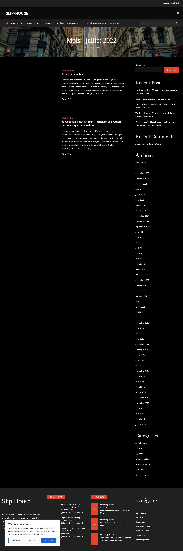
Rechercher (140, 65)
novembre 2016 (142, 371)
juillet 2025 (140, 195)
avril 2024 (139, 248)
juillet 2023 (140, 253)
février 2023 (140, 269)
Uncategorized (141, 475)
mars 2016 (140, 387)
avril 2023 (139, 259)
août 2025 (139, 189)
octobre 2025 (141, 184)
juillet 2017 (140, 355)
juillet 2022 (140, 307)
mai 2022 (139, 318)
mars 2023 (140, 264)
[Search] (176, 23)
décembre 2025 (142, 173)
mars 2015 (140, 419)
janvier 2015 (140, 425)
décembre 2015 (142, 398)
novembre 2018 (142, 323)
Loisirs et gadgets (142, 459)
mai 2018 (139, 334)
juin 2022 (139, 312)
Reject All (32, 541)
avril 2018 (139, 339)
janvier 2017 (140, 366)
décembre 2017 (142, 344)
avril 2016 (139, 382)
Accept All (49, 541)
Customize (16, 541)
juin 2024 (139, 237)
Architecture (16, 23)
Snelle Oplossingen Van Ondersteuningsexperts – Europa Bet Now (71, 506)
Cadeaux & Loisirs (33, 23)
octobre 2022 (141, 291)
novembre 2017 (142, 350)
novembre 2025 (142, 179)
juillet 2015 (140, 408)
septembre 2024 (142, 227)
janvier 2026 (140, 168)
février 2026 (140, 163)
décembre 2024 (142, 216)
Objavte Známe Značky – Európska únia (152, 99)
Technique (114, 23)
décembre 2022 (142, 280)
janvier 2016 (140, 392)
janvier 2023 (140, 275)
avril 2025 (139, 200)
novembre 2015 (142, 403)
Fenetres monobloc (73, 74)
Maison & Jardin (74, 23)
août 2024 (139, 232)
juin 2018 (139, 328)
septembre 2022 (142, 296)
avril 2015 (139, 414)
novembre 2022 (142, 286)
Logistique (59, 23)
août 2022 (139, 302)
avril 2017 (139, 360)
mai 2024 (139, 243)
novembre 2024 (142, 221)
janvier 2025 (140, 211)
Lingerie (48, 23)
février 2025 (140, 205)
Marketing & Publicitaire (95, 23)
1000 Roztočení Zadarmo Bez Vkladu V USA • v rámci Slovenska (73, 530)
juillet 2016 (140, 376)
